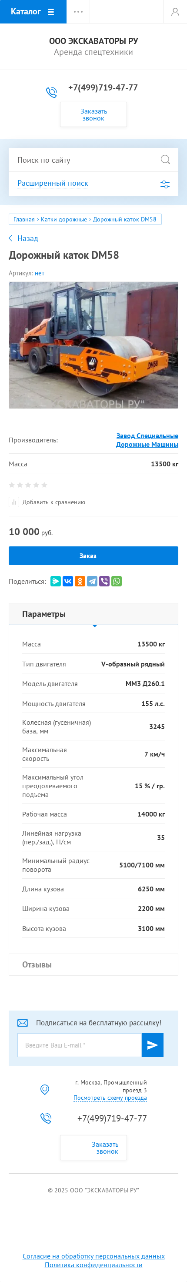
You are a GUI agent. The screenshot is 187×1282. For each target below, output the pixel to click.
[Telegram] (92, 581)
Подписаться (153, 1045)
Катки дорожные (64, 219)
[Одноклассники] (80, 581)
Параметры (44, 613)
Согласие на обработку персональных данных (94, 1256)
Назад (27, 238)
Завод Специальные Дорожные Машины (147, 440)
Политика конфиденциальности (94, 1264)
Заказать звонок (93, 114)
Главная (24, 219)
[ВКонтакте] (68, 581)
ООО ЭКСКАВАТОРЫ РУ (93, 41)
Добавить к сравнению (53, 502)
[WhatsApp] (116, 581)
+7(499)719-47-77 (103, 87)
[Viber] (104, 581)
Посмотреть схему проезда (110, 1097)
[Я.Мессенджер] (55, 581)
